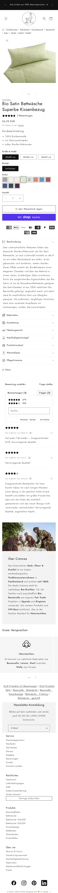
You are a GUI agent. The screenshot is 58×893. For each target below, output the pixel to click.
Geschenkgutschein (15, 740)
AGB (8, 787)
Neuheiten (11, 743)
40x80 (21, 33)
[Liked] (52, 433)
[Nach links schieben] (22, 94)
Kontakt (9, 762)
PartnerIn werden (14, 766)
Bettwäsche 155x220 (16, 823)
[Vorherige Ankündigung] (5, 5)
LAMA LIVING (19, 891)
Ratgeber (10, 755)
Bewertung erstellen (15, 384)
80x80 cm (28, 157)
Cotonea (6, 100)
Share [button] (8, 369)
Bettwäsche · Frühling (36, 694)
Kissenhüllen (12, 838)
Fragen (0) (44, 392)
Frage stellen (46, 384)
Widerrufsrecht (13, 794)
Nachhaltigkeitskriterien (17, 858)
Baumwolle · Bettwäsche (25, 690)
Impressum (11, 779)
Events (9, 870)
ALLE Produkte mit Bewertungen (20, 686)
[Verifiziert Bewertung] (30, 433)
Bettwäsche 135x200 (16, 819)
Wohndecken (12, 834)
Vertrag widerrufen (29, 798)
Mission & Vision (14, 851)
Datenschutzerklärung (16, 790)
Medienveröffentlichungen (18, 866)
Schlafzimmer (12, 29)
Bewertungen (12, 758)
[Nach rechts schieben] (35, 94)
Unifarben (10, 168)
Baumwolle (50, 29)
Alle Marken (11, 747)
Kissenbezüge (37, 29)
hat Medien (45, 419)
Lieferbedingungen (15, 783)
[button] (6, 18)
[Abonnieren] (46, 728)
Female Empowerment (16, 855)
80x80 (28, 33)
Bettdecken (11, 830)
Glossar (9, 751)
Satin (6, 33)
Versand (21, 125)
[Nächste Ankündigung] (52, 5)
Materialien (11, 862)
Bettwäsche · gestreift (29, 698)
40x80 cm (10, 157)
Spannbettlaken (13, 812)
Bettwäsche (24, 29)
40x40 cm (46, 157)
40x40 (13, 33)
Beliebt (33, 419)
